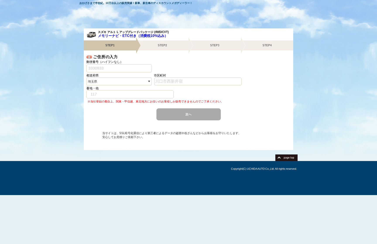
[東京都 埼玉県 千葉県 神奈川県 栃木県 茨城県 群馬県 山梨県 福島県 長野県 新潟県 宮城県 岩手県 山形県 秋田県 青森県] (119, 81)
